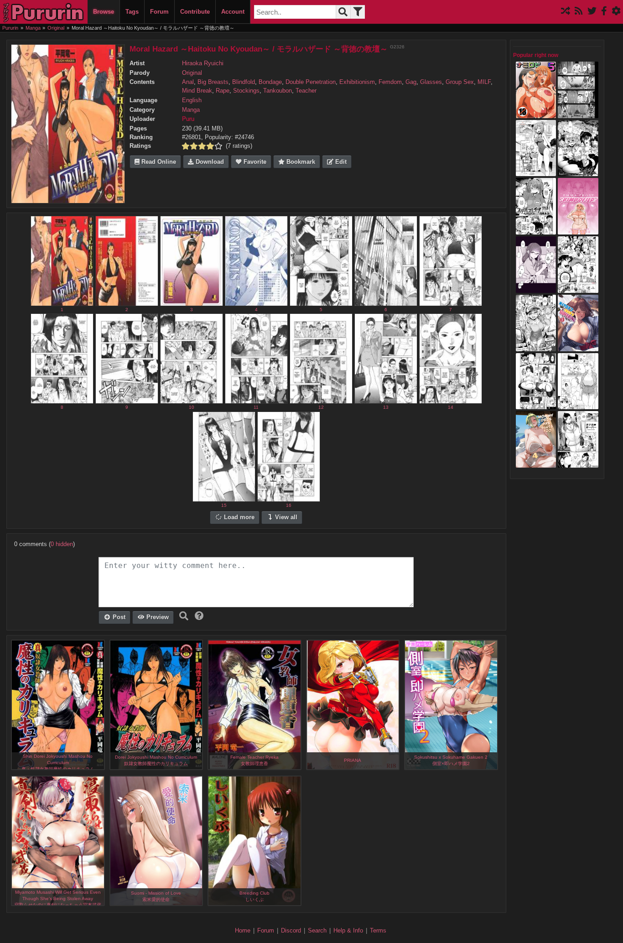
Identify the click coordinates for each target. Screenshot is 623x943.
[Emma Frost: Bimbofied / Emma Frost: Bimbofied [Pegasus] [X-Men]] (578, 230)
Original (192, 73)
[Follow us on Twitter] (592, 12)
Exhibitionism (357, 82)
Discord (291, 930)
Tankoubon (277, 91)
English (192, 100)
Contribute (195, 11)
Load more (238, 517)
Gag (410, 82)
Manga (191, 110)
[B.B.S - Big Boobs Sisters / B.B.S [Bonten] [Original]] (578, 288)
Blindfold (243, 82)
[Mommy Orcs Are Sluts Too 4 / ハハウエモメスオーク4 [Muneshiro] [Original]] (536, 463)
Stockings (246, 91)
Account (232, 11)
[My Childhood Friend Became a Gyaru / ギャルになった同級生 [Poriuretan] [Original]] (536, 288)
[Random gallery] (565, 12)
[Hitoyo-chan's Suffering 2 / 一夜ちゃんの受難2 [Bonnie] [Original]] (578, 347)
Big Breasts (212, 82)
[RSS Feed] (579, 12)
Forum (159, 11)
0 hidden (62, 544)
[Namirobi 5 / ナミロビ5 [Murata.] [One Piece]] (536, 113)
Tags (132, 11)
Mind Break (197, 91)
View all (285, 517)
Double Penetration (311, 82)
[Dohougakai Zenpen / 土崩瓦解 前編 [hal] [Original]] (578, 172)
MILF (484, 82)
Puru (188, 119)
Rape (222, 91)
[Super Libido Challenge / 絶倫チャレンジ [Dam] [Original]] (536, 347)
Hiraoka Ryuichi (202, 63)
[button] (199, 616)
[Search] (343, 12)
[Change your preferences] (616, 12)
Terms (378, 930)
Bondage (270, 82)
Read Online (158, 162)
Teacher (306, 91)
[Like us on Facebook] (604, 12)
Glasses (431, 82)
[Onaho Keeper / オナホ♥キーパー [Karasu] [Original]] (578, 463)
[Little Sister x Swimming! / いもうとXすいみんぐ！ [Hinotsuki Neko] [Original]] (536, 172)
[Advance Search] (357, 12)
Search (317, 930)
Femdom (390, 82)
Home (242, 930)
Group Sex (460, 82)
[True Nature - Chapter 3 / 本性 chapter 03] (578, 113)
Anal (188, 82)
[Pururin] (43, 12)
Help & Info (348, 930)
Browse (103, 11)
